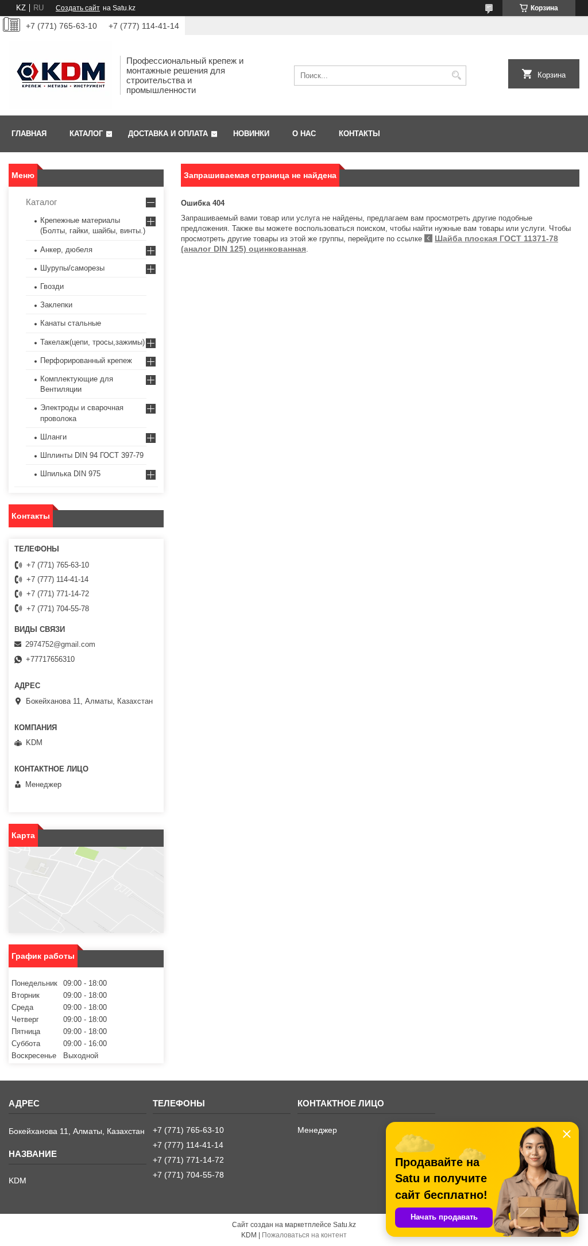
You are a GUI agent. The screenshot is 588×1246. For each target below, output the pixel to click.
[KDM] (60, 75)
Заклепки (56, 304)
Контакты (359, 133)
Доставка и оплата (168, 133)
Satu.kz (344, 1225)
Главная (29, 133)
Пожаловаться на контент (304, 1235)
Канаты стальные (70, 323)
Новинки (251, 133)
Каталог (86, 133)
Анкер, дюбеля (66, 249)
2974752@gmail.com (60, 644)
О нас (304, 133)
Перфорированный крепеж (86, 360)
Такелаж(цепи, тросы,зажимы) (92, 342)
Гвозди (52, 286)
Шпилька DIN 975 (70, 473)
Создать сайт (78, 8)
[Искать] (456, 75)
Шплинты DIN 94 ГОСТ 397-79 (92, 455)
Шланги (53, 437)
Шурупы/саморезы (72, 268)
